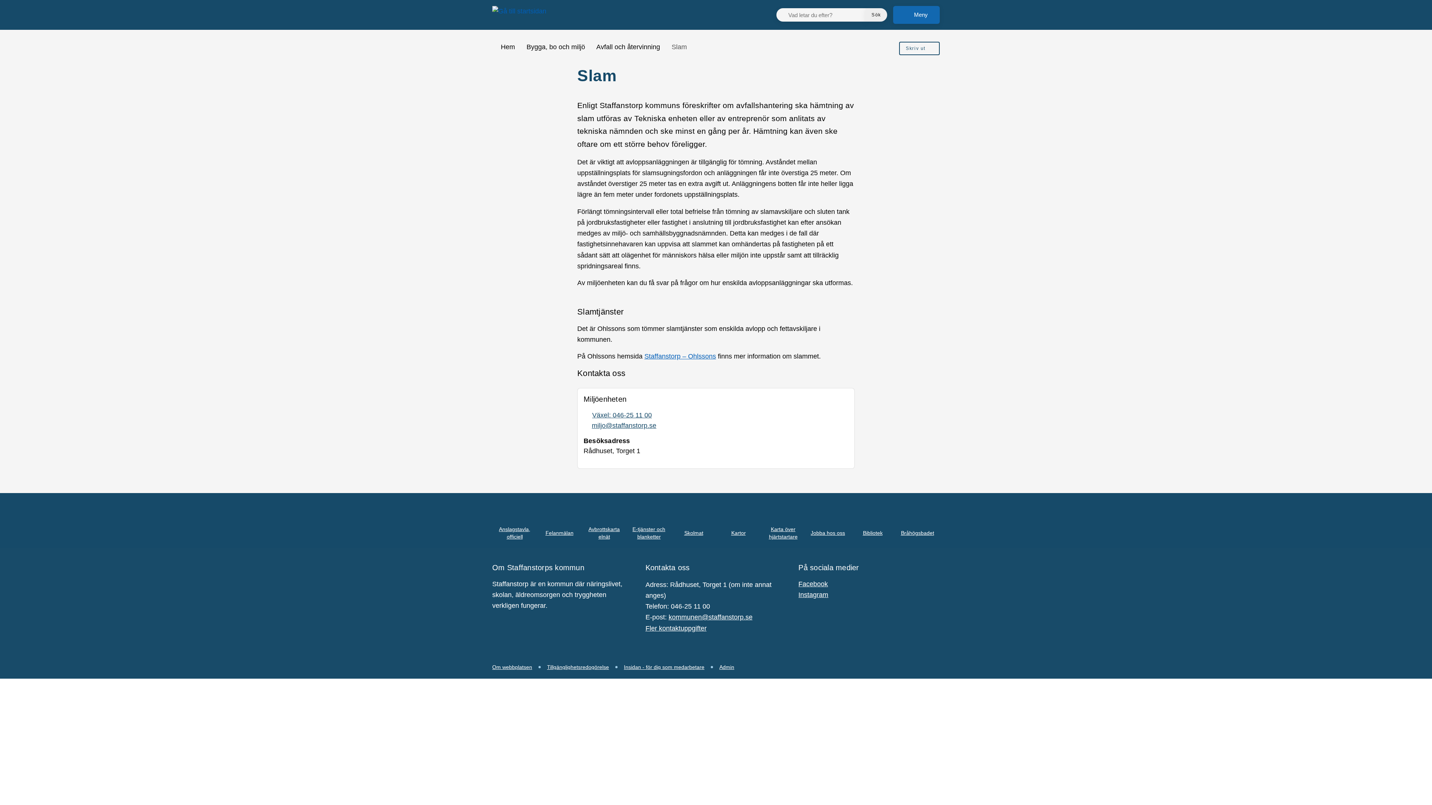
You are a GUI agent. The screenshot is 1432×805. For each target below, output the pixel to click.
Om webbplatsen (512, 667)
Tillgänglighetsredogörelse (578, 667)
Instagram (813, 595)
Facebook (813, 584)
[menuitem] (919, 48)
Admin (726, 667)
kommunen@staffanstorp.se (711, 617)
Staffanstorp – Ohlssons (680, 356)
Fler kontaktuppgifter (676, 628)
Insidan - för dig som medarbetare (664, 667)
